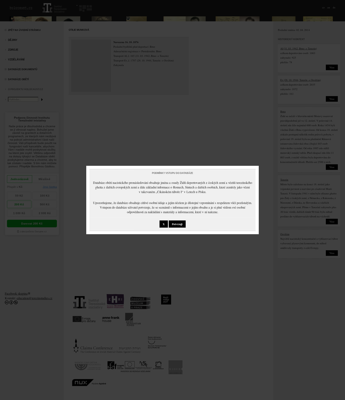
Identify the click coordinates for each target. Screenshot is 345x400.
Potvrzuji (177, 224)
